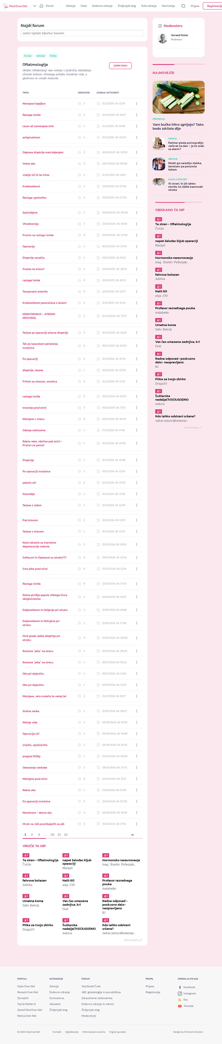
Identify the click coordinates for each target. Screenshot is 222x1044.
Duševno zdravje (102, 6)
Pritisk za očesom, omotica (40, 381)
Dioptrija (28, 460)
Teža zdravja (149, 6)
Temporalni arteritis (35, 291)
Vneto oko (29, 163)
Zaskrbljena (30, 212)
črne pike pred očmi (35, 569)
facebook (189, 987)
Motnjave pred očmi (35, 779)
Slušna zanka (31, 711)
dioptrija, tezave (33, 370)
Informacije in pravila (93, 1032)
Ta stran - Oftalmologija (40, 860)
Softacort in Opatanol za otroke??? (44, 557)
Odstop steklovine (34, 430)
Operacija (29, 246)
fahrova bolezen (34, 880)
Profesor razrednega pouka (117, 882)
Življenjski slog (127, 6)
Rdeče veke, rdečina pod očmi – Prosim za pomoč (42, 443)
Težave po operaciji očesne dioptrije (45, 333)
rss (185, 999)
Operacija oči (31, 734)
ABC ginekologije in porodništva (101, 992)
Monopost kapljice (34, 103)
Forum (49, 6)
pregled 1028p (31, 756)
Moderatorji (89, 1016)
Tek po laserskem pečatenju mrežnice (40, 346)
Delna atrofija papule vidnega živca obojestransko (45, 597)
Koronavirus (56, 998)
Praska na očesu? (34, 269)
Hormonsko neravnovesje (121, 860)
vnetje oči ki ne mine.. (36, 175)
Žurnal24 (22, 998)
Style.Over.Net (26, 986)
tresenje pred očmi (34, 408)
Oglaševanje (71, 1032)
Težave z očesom (33, 531)
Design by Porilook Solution (188, 1032)
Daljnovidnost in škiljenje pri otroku (45, 610)
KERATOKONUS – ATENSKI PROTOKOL (39, 316)
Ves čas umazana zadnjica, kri (75, 902)
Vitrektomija (31, 224)
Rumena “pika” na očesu (38, 651)
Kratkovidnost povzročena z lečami (45, 303)
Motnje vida (30, 722)
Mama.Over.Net (26, 1016)
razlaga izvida (31, 280)
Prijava (195, 6)
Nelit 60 (68, 880)
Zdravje (70, 6)
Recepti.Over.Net (27, 992)
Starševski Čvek (91, 986)
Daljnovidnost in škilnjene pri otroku (41, 623)
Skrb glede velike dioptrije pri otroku (41, 638)
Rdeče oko (29, 790)
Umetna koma (33, 900)
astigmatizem (31, 137)
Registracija (153, 992)
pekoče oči (29, 483)
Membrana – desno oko (37, 813)
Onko (84, 6)
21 (59, 834)
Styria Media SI (26, 1004)
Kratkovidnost (31, 186)
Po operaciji (30, 359)
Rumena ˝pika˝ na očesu (38, 662)
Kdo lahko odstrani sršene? (116, 926)
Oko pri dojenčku (33, 673)
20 (52, 834)
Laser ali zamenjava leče (38, 126)
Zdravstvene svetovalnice (97, 998)
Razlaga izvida (32, 115)
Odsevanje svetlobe (35, 767)
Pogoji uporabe (117, 1032)
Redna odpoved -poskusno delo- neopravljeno (115, 904)
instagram (189, 993)
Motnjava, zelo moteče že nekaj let (44, 696)
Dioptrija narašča (34, 258)
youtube (188, 1006)
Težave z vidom (32, 505)
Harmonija (168, 6)
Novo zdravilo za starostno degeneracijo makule (39, 544)
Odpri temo (120, 66)
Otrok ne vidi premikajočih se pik (44, 824)
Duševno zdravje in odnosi (98, 1004)
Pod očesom (30, 520)
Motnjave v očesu (33, 419)
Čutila (53, 56)
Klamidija (29, 494)
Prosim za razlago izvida (38, 235)
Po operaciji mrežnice (36, 471)
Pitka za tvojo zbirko (38, 925)
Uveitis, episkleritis (35, 745)
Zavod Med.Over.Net (29, 1010)
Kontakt (57, 1032)
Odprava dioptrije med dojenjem (43, 152)
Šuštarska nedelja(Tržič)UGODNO (79, 926)
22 (66, 834)
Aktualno (55, 1004)
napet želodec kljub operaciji (76, 862)
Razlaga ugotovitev (34, 197)
